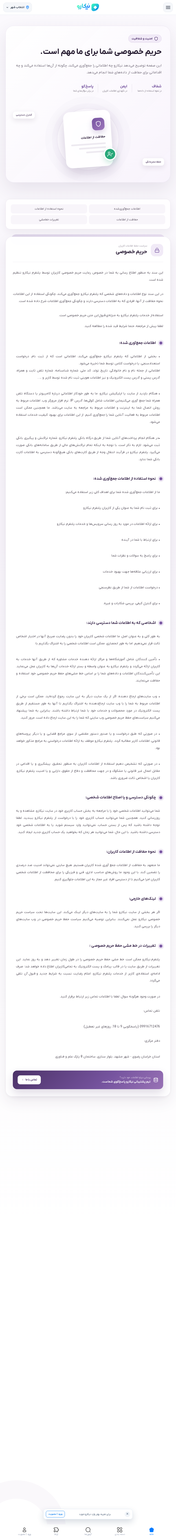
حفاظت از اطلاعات (127, 219)
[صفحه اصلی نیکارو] (88, 7)
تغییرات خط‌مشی (49, 219)
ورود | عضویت (55, 1514)
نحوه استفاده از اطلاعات (49, 209)
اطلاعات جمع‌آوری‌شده (127, 209)
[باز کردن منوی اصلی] (168, 7)
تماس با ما (31, 1080)
